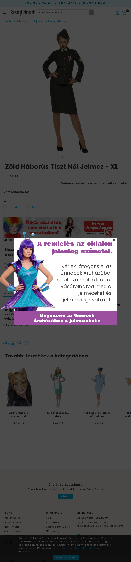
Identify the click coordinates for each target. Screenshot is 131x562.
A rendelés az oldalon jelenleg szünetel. (74, 247)
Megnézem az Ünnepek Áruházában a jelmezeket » (67, 318)
